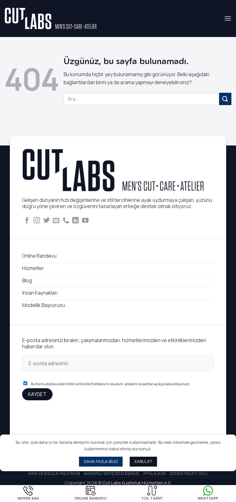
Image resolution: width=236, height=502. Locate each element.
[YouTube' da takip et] (85, 220)
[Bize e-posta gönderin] (56, 220)
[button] (227, 18)
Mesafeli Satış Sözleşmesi (111, 473)
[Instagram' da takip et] (36, 220)
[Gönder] (225, 99)
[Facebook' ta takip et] (27, 220)
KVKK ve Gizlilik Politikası (85, 384)
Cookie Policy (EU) (189, 473)
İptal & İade (154, 473)
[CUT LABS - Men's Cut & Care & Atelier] (51, 19)
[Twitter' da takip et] (46, 220)
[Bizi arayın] (66, 220)
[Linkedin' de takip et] (75, 220)
